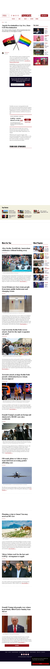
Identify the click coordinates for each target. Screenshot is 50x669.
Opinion (37, 18)
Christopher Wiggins (5, 381)
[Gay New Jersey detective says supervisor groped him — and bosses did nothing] (38, 52)
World (6, 22)
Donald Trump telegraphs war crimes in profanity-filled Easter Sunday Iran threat (16, 609)
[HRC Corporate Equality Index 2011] (37, 211)
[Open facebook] (11, 15)
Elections (46, 282)
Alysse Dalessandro (5, 252)
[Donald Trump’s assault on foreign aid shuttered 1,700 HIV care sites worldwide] (17, 431)
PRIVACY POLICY (27, 652)
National (46, 28)
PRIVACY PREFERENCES (33, 652)
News (19, 18)
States (46, 261)
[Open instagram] (18, 15)
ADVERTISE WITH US (21, 652)
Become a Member (27, 120)
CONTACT (6, 652)
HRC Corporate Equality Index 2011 (44, 211)
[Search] (39, 15)
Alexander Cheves (5, 336)
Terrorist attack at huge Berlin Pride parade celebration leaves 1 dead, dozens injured (16, 376)
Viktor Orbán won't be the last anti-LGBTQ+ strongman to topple (15, 555)
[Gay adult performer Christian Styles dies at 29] (38, 248)
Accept (40, 663)
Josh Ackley (4, 558)
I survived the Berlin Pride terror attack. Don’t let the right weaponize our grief (16, 332)
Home (3, 22)
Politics (13, 18)
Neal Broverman (7, 52)
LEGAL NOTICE (43, 652)
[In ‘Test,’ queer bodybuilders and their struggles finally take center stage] (38, 270)
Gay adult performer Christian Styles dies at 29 (47, 251)
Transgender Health (47, 36)
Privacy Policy (34, 659)
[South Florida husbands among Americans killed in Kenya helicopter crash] (5, 211)
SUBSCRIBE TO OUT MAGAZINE (4, 15)
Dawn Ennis (4, 293)
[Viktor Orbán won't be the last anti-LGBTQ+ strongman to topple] (17, 569)
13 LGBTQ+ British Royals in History (28, 216)
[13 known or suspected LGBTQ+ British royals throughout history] (21, 216)
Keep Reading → (23, 281)
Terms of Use (41, 659)
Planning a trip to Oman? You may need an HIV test (15, 515)
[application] (40, 61)
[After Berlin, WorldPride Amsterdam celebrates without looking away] (17, 263)
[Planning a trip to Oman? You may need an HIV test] (17, 528)
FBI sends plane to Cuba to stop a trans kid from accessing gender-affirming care (14, 460)
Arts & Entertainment (47, 268)
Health (25, 18)
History (31, 18)
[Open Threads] (16, 15)
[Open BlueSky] (14, 15)
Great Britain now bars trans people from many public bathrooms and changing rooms (16, 289)
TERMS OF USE (38, 652)
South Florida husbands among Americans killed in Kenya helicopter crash (12, 213)
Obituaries (46, 246)
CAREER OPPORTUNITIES (15, 652)
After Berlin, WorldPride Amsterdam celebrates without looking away (16, 249)
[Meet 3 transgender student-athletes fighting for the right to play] (38, 256)
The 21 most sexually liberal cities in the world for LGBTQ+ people (28, 213)
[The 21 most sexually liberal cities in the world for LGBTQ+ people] (21, 211)
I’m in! (28, 84)
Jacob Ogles (4, 421)
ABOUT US (9, 652)
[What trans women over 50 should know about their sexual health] (38, 38)
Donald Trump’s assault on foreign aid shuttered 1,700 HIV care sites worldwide (16, 417)
